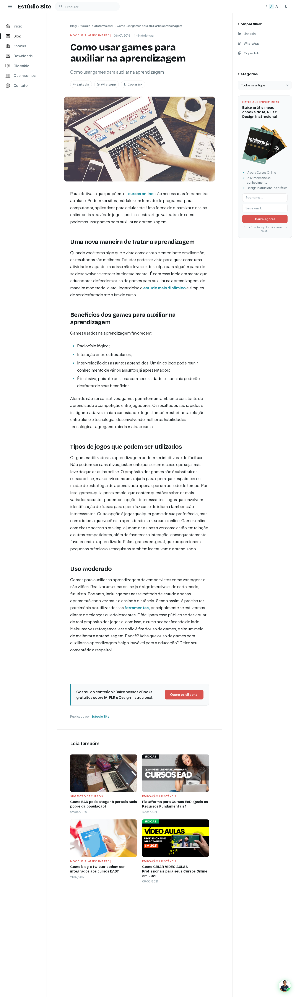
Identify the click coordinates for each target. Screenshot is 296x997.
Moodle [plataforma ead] (97, 26)
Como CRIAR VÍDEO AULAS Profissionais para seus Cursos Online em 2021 (174, 871)
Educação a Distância (159, 796)
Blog (73, 26)
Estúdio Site (34, 6)
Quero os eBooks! (184, 694)
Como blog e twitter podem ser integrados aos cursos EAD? (97, 869)
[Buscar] (60, 6)
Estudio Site (100, 716)
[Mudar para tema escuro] (286, 6)
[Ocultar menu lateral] (10, 6)
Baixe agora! (265, 219)
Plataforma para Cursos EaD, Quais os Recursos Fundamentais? (175, 804)
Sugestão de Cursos (86, 796)
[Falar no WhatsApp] (285, 986)
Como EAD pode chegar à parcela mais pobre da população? (103, 804)
